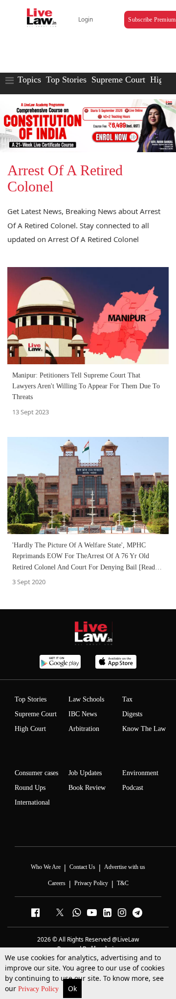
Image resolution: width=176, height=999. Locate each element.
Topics (29, 79)
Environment (140, 773)
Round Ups (30, 787)
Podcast (132, 787)
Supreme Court (118, 79)
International (32, 802)
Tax (127, 699)
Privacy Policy (39, 989)
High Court (30, 728)
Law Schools (86, 699)
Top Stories (66, 79)
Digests (132, 714)
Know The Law (144, 728)
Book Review (87, 787)
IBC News (82, 714)
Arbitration (83, 728)
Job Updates (85, 773)
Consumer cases (36, 773)
